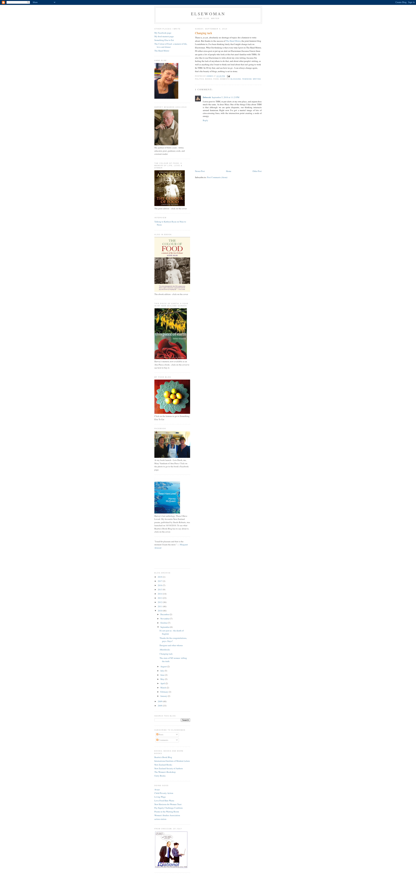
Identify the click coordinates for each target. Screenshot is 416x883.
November (165, 618)
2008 (160, 705)
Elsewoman (208, 13)
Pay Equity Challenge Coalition (168, 807)
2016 (160, 585)
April (162, 683)
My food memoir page (164, 36)
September (165, 627)
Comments (163, 740)
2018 (160, 576)
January (164, 696)
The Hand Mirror (233, 40)
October (164, 622)
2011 (160, 606)
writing (257, 79)
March (163, 687)
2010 (160, 610)
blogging (236, 79)
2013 (160, 597)
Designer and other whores (171, 645)
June (162, 674)
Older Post (257, 171)
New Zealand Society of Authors (168, 768)
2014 (160, 593)
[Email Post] (228, 76)
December (165, 614)
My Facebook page (162, 32)
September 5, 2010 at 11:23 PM (225, 97)
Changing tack (166, 653)
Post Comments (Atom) (217, 177)
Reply (205, 120)
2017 (160, 581)
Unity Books (160, 775)
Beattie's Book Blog (163, 757)
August (163, 666)
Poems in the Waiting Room (166, 811)
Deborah (207, 97)
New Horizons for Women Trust (168, 804)
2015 (160, 589)
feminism (247, 79)
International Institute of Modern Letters (172, 760)
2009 (160, 701)
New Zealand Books (163, 764)
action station (160, 819)
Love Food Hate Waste (164, 800)
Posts (160, 734)
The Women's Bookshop (165, 771)
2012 (160, 602)
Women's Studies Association (167, 815)
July (162, 670)
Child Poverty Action (163, 793)
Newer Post (200, 171)
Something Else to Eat (164, 40)
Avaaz (157, 789)
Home (228, 171)
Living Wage (160, 796)
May (162, 679)
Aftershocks (165, 649)
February (164, 691)
